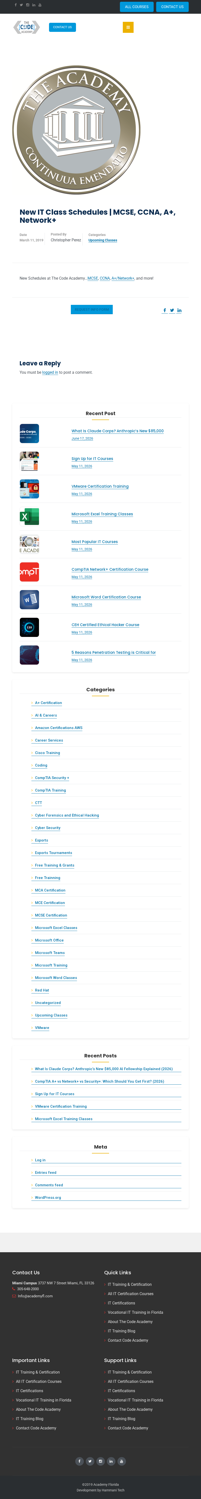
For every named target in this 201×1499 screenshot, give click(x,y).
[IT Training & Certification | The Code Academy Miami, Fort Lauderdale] (27, 27)
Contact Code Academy (128, 1340)
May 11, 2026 (82, 466)
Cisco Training (47, 753)
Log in (40, 1160)
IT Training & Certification (130, 1284)
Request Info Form (92, 309)
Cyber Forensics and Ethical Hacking (67, 815)
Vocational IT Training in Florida (135, 1312)
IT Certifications (121, 1303)
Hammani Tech (113, 1490)
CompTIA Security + (52, 778)
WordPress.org (48, 1197)
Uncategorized (48, 1003)
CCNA (105, 278)
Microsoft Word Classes (56, 978)
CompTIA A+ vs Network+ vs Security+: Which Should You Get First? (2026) (99, 1081)
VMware (42, 1028)
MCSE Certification (51, 915)
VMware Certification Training (100, 486)
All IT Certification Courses (130, 1293)
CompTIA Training (50, 790)
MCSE (93, 278)
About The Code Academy (130, 1321)
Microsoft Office (49, 940)
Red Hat (42, 990)
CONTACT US (172, 7)
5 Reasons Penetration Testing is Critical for (114, 652)
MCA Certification (50, 890)
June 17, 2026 (82, 438)
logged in (50, 372)
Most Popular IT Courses (95, 541)
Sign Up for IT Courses (92, 458)
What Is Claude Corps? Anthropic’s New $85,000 (118, 431)
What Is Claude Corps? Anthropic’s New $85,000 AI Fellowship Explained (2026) (104, 1069)
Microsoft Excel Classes (56, 928)
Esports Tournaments (53, 853)
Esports (41, 840)
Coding (41, 765)
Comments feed (49, 1185)
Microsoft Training (51, 965)
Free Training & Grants (54, 865)
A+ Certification (48, 703)
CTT (38, 803)
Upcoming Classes (102, 240)
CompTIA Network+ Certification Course (110, 569)
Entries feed (45, 1172)
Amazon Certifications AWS (58, 728)
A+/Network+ (123, 278)
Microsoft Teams (50, 953)
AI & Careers (46, 715)
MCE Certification (50, 903)
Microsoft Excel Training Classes (102, 514)
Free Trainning (47, 878)
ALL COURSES (137, 7)
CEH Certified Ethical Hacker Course (105, 624)
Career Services (49, 740)
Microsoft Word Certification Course (106, 597)
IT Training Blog (121, 1331)
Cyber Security (47, 828)
